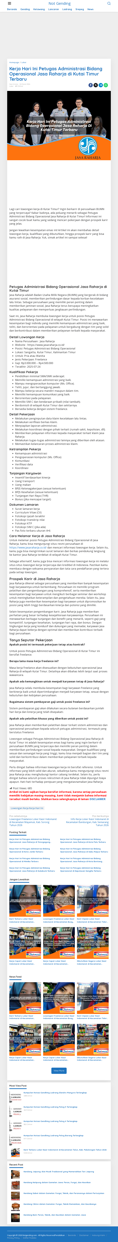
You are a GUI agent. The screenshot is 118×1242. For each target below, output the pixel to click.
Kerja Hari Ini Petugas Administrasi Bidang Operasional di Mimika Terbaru (29, 860)
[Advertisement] (59, 36)
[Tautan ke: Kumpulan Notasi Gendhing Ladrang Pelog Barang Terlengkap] (15, 1139)
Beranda (72, 1235)
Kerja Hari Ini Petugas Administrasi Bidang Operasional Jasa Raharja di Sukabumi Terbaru (32, 869)
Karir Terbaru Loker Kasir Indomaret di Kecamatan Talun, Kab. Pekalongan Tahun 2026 (65, 1150)
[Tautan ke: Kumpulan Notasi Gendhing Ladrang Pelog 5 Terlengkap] (15, 1111)
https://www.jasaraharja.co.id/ (28, 547)
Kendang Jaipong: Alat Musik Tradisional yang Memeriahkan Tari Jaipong (59, 1171)
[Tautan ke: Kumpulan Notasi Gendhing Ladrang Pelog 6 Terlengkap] (15, 1125)
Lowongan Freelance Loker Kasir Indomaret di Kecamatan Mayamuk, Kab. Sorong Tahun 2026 (33, 821)
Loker (11, 86)
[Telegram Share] (101, 85)
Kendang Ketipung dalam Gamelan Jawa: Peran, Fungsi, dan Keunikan (57, 1182)
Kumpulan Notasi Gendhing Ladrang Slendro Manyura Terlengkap (55, 1092)
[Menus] (9, 3)
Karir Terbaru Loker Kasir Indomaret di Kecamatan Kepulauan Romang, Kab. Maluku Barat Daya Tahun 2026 (25, 920)
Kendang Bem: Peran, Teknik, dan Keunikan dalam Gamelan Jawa (55, 1215)
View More (59, 1070)
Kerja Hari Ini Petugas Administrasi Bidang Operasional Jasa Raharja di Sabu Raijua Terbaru (84, 850)
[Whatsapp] (106, 85)
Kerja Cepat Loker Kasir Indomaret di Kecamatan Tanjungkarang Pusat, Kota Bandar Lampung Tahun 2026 (57, 963)
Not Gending (59, 3)
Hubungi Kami (98, 1235)
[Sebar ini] (90, 85)
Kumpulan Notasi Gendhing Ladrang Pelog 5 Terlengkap (50, 1107)
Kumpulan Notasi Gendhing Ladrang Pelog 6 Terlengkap (50, 1121)
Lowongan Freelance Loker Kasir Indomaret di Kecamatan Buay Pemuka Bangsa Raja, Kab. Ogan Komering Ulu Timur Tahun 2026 (59, 920)
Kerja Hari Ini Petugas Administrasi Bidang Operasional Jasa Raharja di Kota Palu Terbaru (83, 840)
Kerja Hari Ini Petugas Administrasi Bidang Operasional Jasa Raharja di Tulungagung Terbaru (29, 841)
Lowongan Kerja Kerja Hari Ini (27, 808)
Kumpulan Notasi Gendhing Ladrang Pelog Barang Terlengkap (53, 1135)
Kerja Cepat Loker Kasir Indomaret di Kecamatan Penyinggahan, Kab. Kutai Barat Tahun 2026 (24, 963)
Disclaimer (84, 1235)
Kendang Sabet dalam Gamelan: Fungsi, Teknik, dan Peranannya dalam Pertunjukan (64, 1193)
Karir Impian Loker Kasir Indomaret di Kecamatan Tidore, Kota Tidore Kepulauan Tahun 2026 (93, 920)
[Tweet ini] (96, 85)
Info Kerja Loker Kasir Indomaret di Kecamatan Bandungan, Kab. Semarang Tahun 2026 (87, 821)
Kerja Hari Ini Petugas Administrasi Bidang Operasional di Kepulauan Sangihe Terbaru (80, 869)
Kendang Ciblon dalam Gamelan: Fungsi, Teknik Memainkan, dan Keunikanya (60, 1204)
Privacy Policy (13, 1238)
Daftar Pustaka (29, 1238)
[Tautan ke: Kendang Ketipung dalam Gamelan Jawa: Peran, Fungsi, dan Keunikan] (15, 1185)
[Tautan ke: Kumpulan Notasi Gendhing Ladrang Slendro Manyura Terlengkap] (15, 1097)
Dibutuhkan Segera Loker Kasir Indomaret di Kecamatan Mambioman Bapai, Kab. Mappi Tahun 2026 (92, 963)
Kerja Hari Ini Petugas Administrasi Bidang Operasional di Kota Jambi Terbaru (29, 850)
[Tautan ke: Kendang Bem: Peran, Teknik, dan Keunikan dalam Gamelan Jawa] (15, 1217)
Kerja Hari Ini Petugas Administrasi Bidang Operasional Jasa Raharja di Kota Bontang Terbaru (81, 860)
